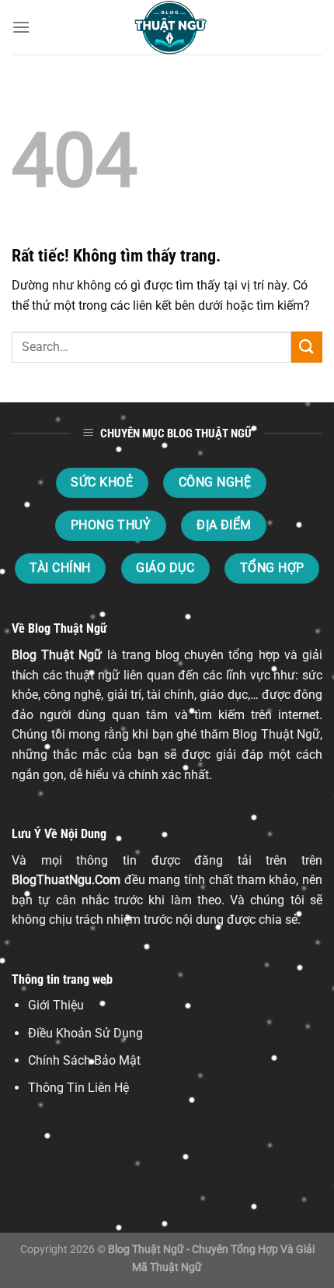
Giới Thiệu (56, 1005)
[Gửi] (306, 347)
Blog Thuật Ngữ (57, 655)
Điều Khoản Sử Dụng (85, 1033)
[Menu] (21, 27)
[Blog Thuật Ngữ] (167, 27)
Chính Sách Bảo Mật (84, 1060)
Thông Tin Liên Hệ (78, 1087)
